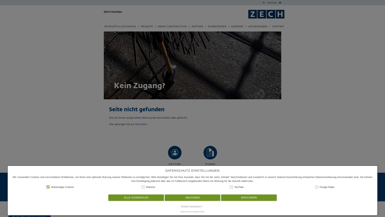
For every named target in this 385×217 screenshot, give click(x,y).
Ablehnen (192, 197)
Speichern (249, 197)
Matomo (150, 187)
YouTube (239, 187)
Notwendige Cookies (62, 187)
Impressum (185, 212)
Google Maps (327, 187)
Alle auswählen (136, 197)
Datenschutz (199, 212)
